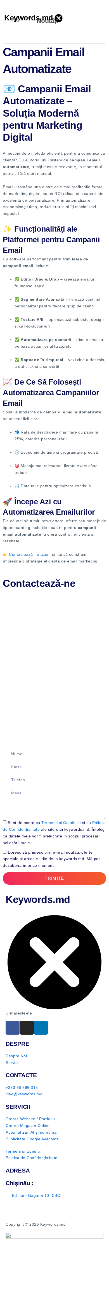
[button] (101, 18)
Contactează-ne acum (30, 554)
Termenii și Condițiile (61, 822)
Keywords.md (28, 18)
